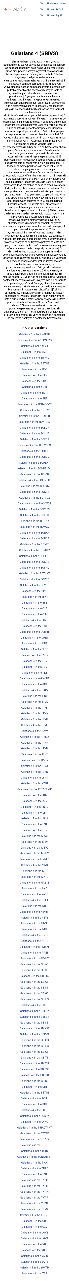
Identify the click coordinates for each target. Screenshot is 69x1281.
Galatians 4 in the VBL (34, 1244)
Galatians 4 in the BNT (34, 398)
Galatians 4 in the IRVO (34, 742)
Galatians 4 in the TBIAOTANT (34, 1127)
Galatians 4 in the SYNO (34, 1121)
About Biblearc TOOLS (51, 9)
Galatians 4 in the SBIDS (34, 987)
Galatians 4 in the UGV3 (34, 1238)
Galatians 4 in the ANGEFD (34, 334)
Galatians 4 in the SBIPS (34, 1046)
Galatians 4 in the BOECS (34, 439)
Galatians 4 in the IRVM (34, 731)
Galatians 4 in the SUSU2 (34, 1116)
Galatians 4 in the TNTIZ (35, 1203)
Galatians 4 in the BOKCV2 (34, 497)
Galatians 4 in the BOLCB (34, 515)
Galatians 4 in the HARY (34, 690)
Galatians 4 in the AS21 (34, 346)
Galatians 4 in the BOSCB (34, 561)
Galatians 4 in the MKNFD (34, 859)
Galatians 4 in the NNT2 (34, 935)
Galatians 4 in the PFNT (34, 952)
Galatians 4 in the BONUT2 (34, 550)
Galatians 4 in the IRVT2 (34, 760)
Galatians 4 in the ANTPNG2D (34, 340)
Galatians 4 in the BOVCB (34, 579)
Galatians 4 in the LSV (34, 830)
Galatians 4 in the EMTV (34, 655)
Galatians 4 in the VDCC (34, 1250)
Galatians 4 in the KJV (34, 801)
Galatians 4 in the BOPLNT (34, 556)
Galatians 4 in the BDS (34, 369)
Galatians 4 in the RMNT (35, 958)
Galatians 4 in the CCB (34, 608)
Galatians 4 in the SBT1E (34, 1092)
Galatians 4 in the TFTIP (34, 1145)
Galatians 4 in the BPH (35, 596)
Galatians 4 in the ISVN (34, 771)
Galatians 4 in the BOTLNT (34, 573)
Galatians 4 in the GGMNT (34, 678)
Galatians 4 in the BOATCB (34, 416)
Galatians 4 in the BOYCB (34, 585)
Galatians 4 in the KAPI (34, 783)
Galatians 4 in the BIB (34, 386)
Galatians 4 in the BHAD (34, 381)
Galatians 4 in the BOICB (34, 474)
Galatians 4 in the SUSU (34, 1110)
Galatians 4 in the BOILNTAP (34, 480)
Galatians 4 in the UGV (34, 1226)
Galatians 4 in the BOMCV (34, 526)
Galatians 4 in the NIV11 (35, 923)
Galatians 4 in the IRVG (34, 713)
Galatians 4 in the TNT (34, 1174)
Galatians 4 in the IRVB (34, 707)
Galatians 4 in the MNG (34, 865)
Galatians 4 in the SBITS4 (34, 1075)
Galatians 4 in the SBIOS (34, 1040)
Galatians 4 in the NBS (34, 906)
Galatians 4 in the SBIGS (34, 993)
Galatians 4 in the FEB (34, 672)
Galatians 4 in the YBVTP (34, 1267)
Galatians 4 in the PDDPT (34, 946)
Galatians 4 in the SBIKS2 (34, 1028)
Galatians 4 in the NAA (34, 888)
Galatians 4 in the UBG (34, 1221)
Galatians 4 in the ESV (34, 661)
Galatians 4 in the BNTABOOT (35, 404)
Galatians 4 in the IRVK (34, 725)
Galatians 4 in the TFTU (34, 1151)
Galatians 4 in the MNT (34, 871)
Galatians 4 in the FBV (34, 666)
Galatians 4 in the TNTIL (34, 1186)
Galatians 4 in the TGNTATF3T (34, 1156)
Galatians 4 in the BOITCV (34, 486)
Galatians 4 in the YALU (34, 1256)
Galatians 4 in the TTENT (34, 1215)
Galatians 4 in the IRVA (34, 701)
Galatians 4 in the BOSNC (34, 567)
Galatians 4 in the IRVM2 (34, 736)
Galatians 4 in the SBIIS (34, 1005)
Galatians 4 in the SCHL (34, 1098)
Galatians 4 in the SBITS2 (34, 1063)
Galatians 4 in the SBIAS (34, 964)
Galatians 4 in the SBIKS (34, 1022)
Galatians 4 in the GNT (34, 684)
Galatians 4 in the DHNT (34, 637)
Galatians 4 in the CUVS (34, 620)
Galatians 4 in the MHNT (34, 853)
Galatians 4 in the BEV (34, 375)
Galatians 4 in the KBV (34, 795)
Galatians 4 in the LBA (34, 812)
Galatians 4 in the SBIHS (34, 999)
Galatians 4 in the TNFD (34, 1168)
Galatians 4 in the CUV (34, 614)
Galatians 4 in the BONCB (34, 538)
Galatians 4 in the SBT (34, 1086)
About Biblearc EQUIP (51, 15)
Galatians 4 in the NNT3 (34, 941)
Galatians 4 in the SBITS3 (34, 1069)
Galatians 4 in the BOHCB (34, 451)
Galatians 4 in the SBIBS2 (34, 976)
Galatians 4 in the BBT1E (34, 363)
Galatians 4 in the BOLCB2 (34, 521)
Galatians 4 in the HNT (34, 696)
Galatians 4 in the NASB (34, 894)
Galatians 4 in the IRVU (34, 766)
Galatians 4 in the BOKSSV (34, 509)
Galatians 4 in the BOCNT (34, 433)
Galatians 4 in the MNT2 (34, 876)
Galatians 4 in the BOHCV (34, 456)
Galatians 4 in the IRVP (34, 748)
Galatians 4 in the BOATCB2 (35, 421)
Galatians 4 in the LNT (34, 824)
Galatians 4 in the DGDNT (34, 631)
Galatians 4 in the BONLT (34, 544)
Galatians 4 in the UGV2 (34, 1232)
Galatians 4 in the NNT (34, 929)
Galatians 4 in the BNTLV (34, 410)
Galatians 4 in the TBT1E (34, 1133)
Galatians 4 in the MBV (34, 841)
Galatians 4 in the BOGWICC (34, 445)
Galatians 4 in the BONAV (34, 532)
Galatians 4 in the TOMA (35, 1209)
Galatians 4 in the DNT (34, 643)
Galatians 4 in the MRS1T (34, 882)
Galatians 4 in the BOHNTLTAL (34, 468)
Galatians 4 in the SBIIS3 (34, 1016)
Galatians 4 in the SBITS (35, 1057)
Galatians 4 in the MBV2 (34, 847)
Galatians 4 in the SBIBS (34, 970)
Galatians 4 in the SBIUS (34, 1081)
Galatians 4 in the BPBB (34, 591)
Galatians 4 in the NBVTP (34, 911)
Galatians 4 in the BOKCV (34, 491)
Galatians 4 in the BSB (34, 602)
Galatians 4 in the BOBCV (34, 427)
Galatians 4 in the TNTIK (35, 1180)
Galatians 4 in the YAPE (34, 1261)
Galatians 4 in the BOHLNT (34, 462)
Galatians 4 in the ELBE (34, 649)
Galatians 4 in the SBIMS (34, 1034)
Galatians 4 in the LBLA (34, 818)
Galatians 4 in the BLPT (34, 392)
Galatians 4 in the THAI (34, 1162)
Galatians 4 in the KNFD (34, 806)
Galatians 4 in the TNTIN (34, 1191)
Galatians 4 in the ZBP (34, 1273)
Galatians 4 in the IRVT (34, 754)
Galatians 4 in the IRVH (34, 719)
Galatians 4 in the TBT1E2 (34, 1139)
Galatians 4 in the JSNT (34, 777)
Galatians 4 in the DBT (34, 626)
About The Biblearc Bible (53, 3)
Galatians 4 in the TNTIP (34, 1197)
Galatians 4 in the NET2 (34, 917)
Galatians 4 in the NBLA (34, 900)
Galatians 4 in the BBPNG (34, 357)
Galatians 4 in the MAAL (34, 836)
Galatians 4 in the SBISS (34, 1051)
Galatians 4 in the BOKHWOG (34, 503)
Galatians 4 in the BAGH (34, 351)
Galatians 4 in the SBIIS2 (34, 1011)
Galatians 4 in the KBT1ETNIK (34, 789)
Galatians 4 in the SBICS (34, 981)
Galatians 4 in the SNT (34, 1104)
